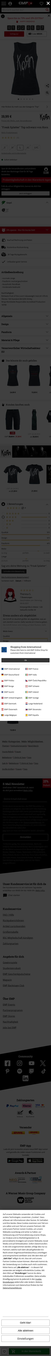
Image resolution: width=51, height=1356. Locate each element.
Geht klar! (25, 1322)
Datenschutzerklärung (12, 1288)
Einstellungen (25, 1338)
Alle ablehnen (25, 1330)
